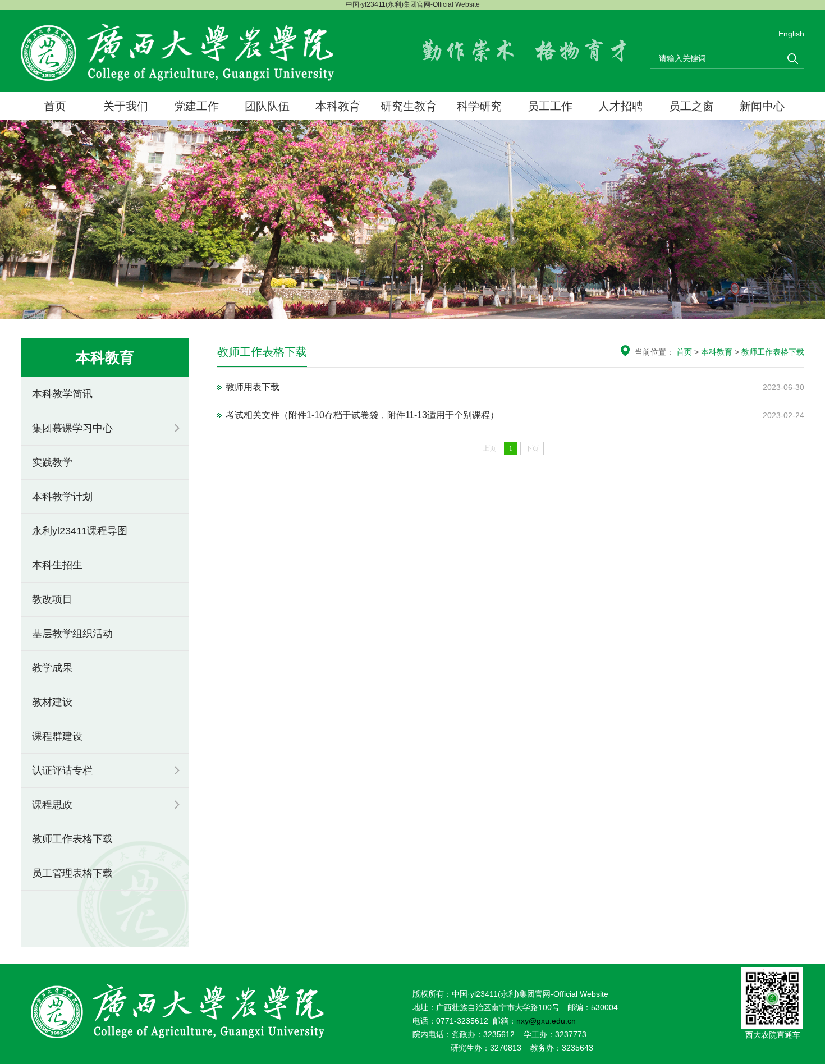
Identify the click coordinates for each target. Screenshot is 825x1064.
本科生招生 (57, 565)
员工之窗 (691, 106)
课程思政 (52, 804)
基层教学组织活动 (72, 633)
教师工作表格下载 (72, 839)
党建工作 (196, 106)
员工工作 (550, 106)
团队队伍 (267, 106)
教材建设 (52, 702)
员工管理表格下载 (72, 873)
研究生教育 (409, 106)
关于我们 (125, 106)
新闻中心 (762, 106)
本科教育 (337, 106)
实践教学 (52, 462)
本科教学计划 (62, 496)
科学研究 (479, 106)
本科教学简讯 (62, 394)
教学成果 (52, 667)
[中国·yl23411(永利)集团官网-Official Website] (177, 51)
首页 (55, 106)
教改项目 (52, 599)
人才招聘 (620, 106)
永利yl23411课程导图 (79, 530)
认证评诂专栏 (62, 770)
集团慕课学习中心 (72, 428)
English (791, 33)
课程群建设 (57, 736)
